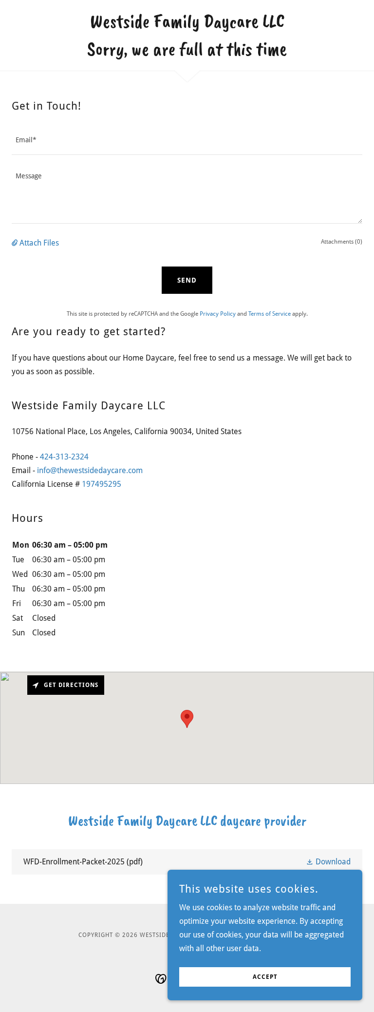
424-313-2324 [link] (64, 456)
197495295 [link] (101, 484)
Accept (265, 977)
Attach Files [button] (39, 243)
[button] (15, 243)
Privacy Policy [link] (218, 313)
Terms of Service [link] (269, 313)
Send (187, 280)
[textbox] (187, 140)
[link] (187, 52)
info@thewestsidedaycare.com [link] (90, 470)
